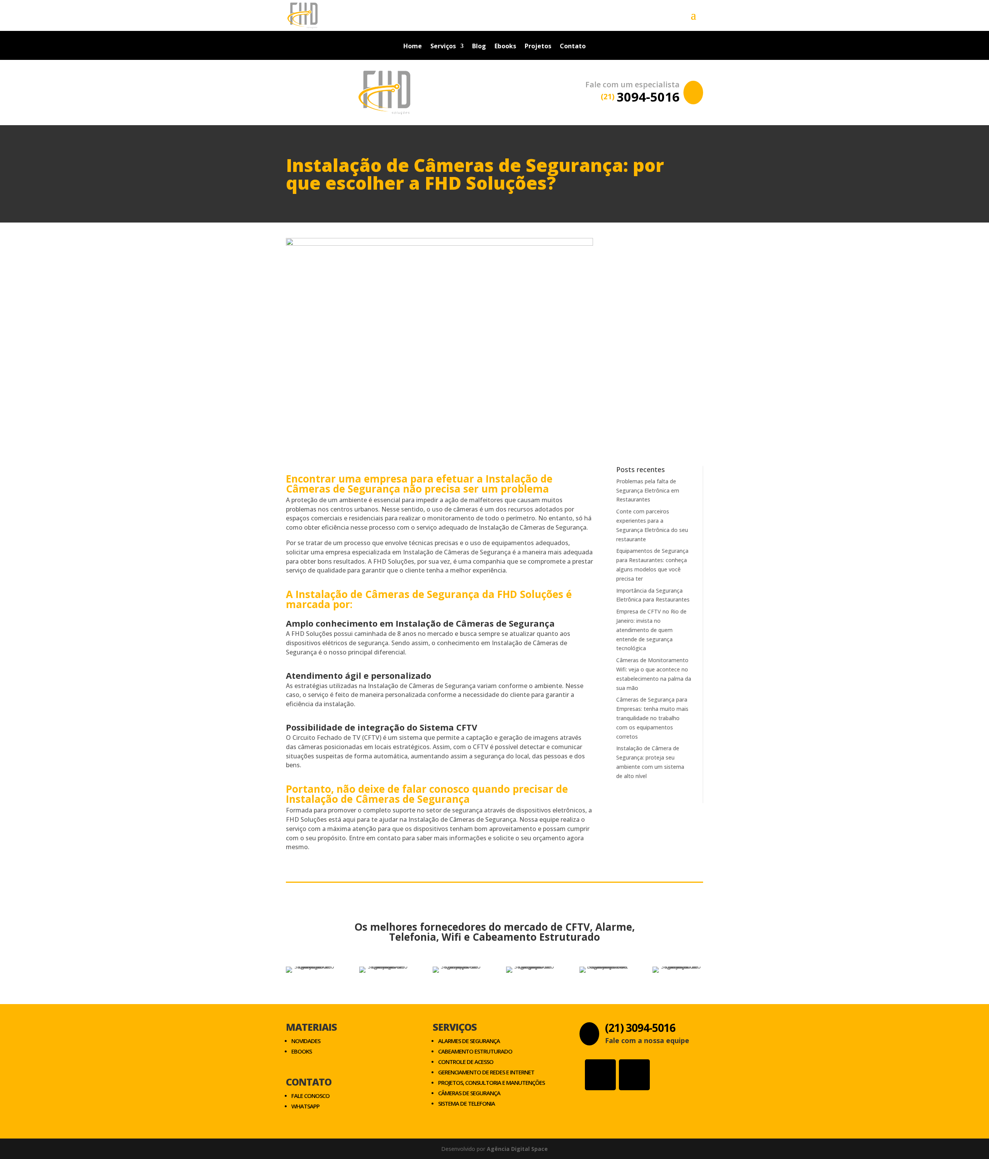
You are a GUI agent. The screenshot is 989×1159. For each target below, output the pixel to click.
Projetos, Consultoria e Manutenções (491, 1082)
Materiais (311, 1026)
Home (412, 46)
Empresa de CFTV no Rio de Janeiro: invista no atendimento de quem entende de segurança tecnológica (651, 630)
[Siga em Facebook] (634, 1074)
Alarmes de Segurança (469, 1041)
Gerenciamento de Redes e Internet (486, 1072)
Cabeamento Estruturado (475, 1051)
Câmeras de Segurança (469, 1093)
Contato (573, 46)
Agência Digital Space (517, 1148)
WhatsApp (305, 1106)
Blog (479, 46)
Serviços (443, 46)
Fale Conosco (310, 1096)
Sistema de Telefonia (466, 1103)
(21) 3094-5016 (640, 1027)
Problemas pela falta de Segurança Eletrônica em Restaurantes (647, 490)
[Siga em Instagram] (600, 1074)
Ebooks (505, 46)
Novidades (305, 1041)
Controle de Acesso (465, 1062)
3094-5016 (640, 96)
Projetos (538, 46)
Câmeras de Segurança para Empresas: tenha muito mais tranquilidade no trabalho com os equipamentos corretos (652, 718)
